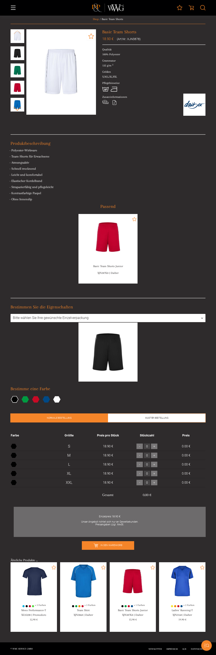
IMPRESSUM (172, 649)
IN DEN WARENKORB (111, 545)
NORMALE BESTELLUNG (59, 418)
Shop (96, 19)
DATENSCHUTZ (198, 649)
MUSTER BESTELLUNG (157, 418)
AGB (184, 649)
